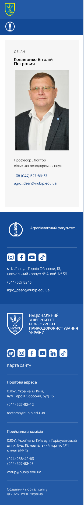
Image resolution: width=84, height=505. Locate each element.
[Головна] (10, 10)
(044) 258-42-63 (20, 458)
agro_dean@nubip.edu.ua (35, 183)
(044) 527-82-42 (20, 404)
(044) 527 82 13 (19, 282)
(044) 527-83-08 (20, 463)
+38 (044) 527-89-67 (30, 175)
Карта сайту (19, 365)
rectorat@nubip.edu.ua (26, 412)
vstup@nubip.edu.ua (24, 471)
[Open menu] (74, 27)
